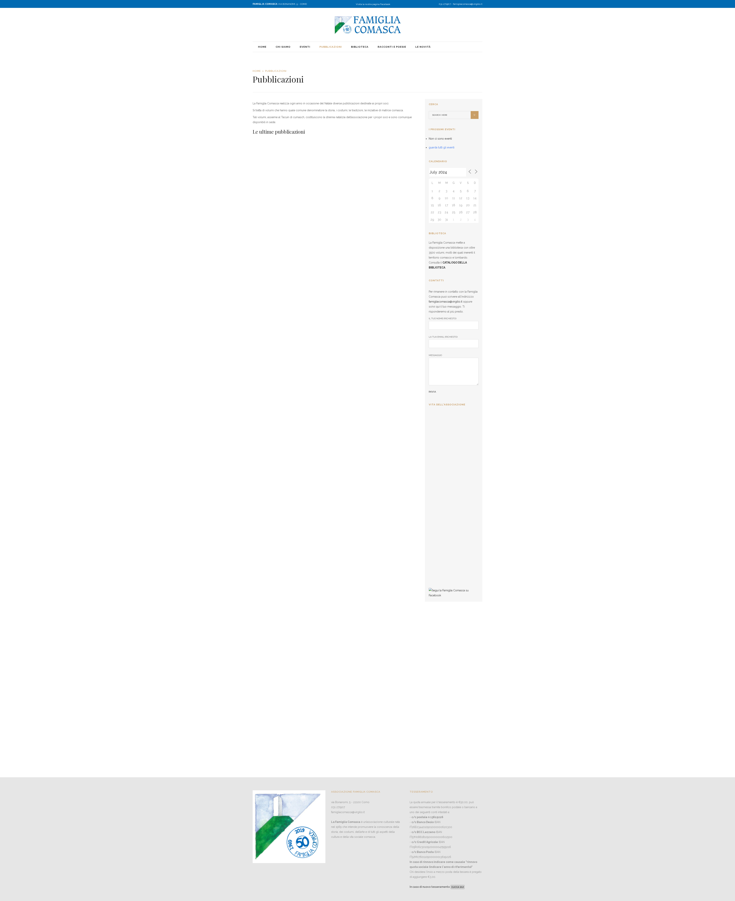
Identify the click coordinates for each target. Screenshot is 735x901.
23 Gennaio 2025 (439, 534)
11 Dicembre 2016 (379, 660)
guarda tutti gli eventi (441, 147)
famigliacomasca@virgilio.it (467, 4)
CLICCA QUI (457, 887)
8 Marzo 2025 (438, 445)
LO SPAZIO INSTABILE (389, 650)
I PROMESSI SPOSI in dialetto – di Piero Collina (333, 544)
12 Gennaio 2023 (263, 341)
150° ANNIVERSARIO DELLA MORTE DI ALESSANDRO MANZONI (393, 147)
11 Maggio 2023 (378, 163)
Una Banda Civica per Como (278, 222)
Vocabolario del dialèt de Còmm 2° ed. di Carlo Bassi (277, 436)
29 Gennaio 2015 (321, 768)
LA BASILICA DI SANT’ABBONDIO (384, 436)
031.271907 (445, 4)
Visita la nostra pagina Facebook (373, 4)
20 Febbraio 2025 (440, 492)
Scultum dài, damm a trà (275, 758)
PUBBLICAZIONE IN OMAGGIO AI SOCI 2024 (274, 328)
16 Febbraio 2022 (263, 449)
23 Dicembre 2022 (321, 335)
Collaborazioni (439, 545)
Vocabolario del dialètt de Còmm (391, 544)
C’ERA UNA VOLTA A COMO (335, 325)
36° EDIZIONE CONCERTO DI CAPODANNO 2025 (450, 459)
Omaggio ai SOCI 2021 (330, 433)
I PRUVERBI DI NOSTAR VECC (275, 653)
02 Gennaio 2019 (379, 449)
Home (257, 71)
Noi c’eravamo (323, 758)
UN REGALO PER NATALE (333, 222)
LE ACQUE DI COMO (271, 541)
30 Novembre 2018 (380, 557)
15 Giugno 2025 (262, 232)
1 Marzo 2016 (438, 575)
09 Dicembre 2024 (321, 232)
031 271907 (338, 807)
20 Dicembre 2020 (322, 443)
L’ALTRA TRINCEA (327, 650)
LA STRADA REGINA (386, 325)
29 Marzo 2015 (262, 768)
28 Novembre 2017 (264, 665)
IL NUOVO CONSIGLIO (446, 503)
